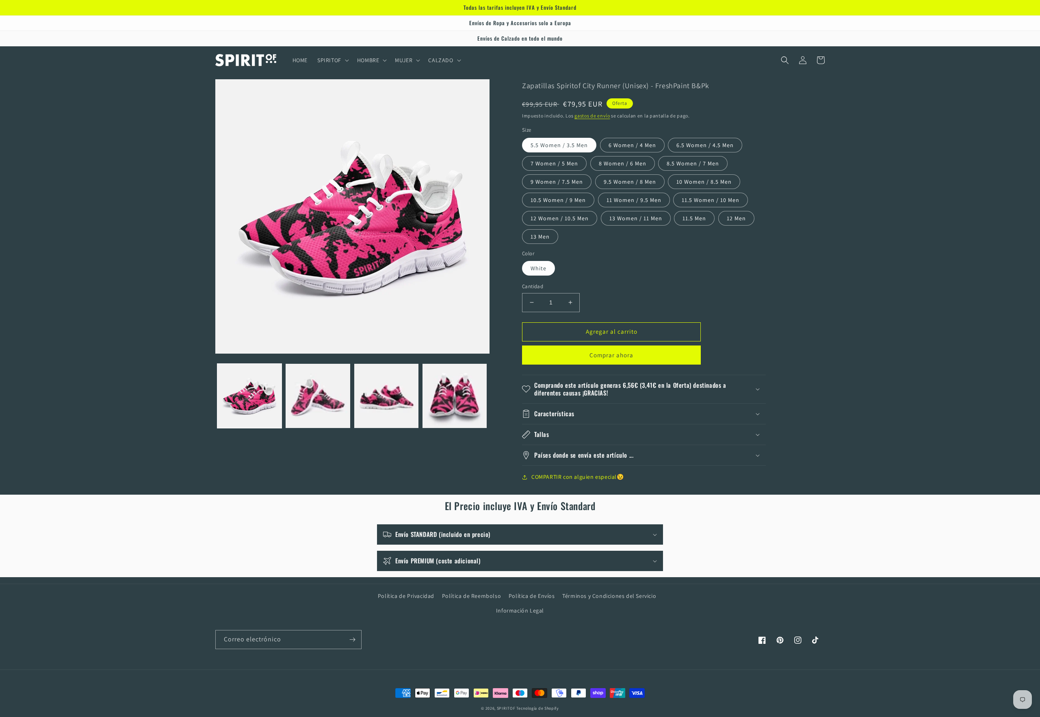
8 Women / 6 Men (622, 163)
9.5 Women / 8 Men (630, 181)
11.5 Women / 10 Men (710, 200)
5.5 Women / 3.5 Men (559, 145)
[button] (332, 60)
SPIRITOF (506, 708)
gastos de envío (592, 116)
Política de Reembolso (471, 596)
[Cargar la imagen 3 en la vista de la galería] (386, 396)
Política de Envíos (532, 596)
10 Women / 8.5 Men (704, 181)
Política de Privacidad (406, 596)
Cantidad (532, 286)
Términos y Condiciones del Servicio (609, 596)
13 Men (540, 236)
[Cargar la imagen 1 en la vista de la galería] (249, 396)
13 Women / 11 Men (635, 218)
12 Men (736, 218)
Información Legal (520, 610)
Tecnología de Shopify (537, 708)
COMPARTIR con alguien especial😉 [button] (577, 476)
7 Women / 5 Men (554, 163)
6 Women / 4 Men (632, 145)
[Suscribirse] (352, 639)
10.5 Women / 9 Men (558, 200)
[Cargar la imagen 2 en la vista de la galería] (318, 396)
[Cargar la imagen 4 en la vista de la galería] (454, 396)
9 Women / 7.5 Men (557, 181)
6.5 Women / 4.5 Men (705, 145)
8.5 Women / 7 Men (693, 163)
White (538, 268)
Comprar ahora (611, 355)
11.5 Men (694, 218)
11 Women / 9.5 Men (634, 200)
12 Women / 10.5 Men (560, 218)
